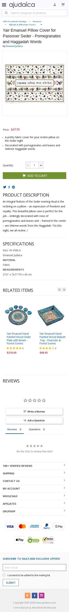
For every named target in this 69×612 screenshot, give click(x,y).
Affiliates (9, 503)
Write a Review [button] (36, 411)
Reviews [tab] (12, 429)
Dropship (9, 511)
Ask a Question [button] (36, 420)
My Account (11, 488)
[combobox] (34, 13)
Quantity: (8, 165)
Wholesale (10, 496)
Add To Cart (37, 175)
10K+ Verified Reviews (17, 466)
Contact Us (11, 481)
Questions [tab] (34, 429)
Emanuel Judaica (14, 46)
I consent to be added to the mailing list (28, 575)
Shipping (8, 473)
